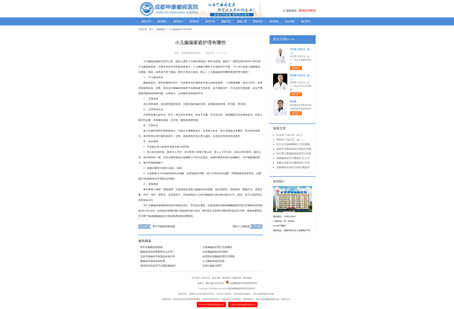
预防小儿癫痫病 (241, 226)
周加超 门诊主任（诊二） (290, 139)
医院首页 (146, 21)
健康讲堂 (237, 278)
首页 (151, 29)
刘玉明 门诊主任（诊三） (290, 135)
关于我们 (196, 278)
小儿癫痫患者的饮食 (213, 261)
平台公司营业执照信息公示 (211, 304)
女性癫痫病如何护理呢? (215, 252)
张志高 (293, 101)
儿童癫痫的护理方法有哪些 (217, 247)
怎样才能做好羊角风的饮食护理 (157, 256)
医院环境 (210, 21)
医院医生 (178, 21)
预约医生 (306, 21)
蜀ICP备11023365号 (215, 283)
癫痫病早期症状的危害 (152, 261)
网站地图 (247, 278)
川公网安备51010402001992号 (243, 283)
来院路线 (274, 21)
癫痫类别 (258, 21)
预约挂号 (296, 68)
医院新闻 (194, 21)
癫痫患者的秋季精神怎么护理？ (157, 252)
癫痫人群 (242, 21)
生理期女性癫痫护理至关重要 (218, 256)
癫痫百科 (226, 21)
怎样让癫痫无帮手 (212, 265)
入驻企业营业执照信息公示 (243, 304)
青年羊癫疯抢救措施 (164, 226)
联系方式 (206, 278)
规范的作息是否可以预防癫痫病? (158, 265)
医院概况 (162, 21)
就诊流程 (290, 21)
